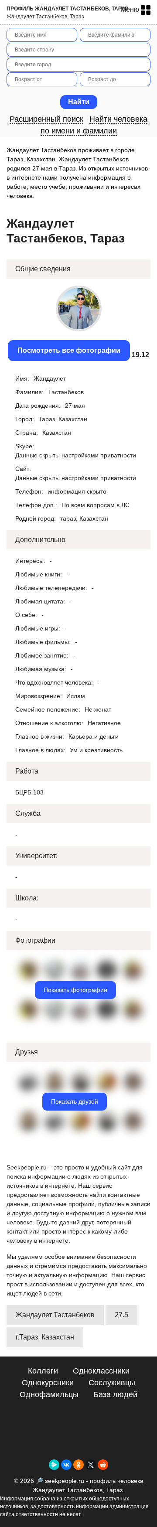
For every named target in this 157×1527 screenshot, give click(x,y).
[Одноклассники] (78, 1464)
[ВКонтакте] (66, 1464)
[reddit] (103, 1464)
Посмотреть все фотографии (68, 350)
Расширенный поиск (46, 119)
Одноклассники (101, 1371)
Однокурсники (48, 1382)
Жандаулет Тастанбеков (55, 1315)
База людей (115, 1394)
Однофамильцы (49, 1394)
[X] (90, 1464)
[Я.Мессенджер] (54, 1464)
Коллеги (43, 1371)
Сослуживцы (112, 1382)
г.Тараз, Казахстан (45, 1337)
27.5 (121, 1315)
